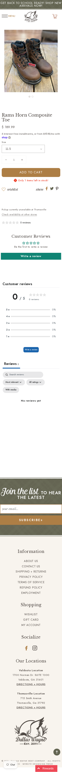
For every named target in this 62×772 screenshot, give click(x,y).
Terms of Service (31, 582)
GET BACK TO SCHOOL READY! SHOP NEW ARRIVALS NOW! (31, 4)
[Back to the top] (56, 752)
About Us (31, 561)
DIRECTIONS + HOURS (31, 684)
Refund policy (31, 588)
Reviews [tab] (11, 363)
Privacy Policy (31, 577)
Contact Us (31, 566)
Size (4, 142)
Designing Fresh (43, 764)
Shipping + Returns (31, 572)
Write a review (31, 256)
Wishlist (12, 189)
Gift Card (31, 620)
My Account (31, 625)
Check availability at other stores (19, 214)
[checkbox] (11, 390)
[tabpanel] (31, 404)
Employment (31, 593)
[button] (29, 97)
